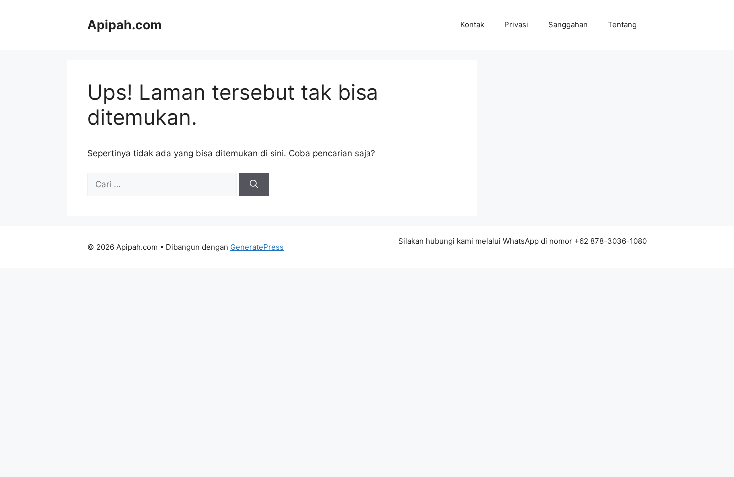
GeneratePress (257, 247)
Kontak (472, 24)
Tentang (622, 24)
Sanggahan (568, 24)
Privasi (516, 24)
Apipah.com (124, 24)
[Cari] (254, 185)
